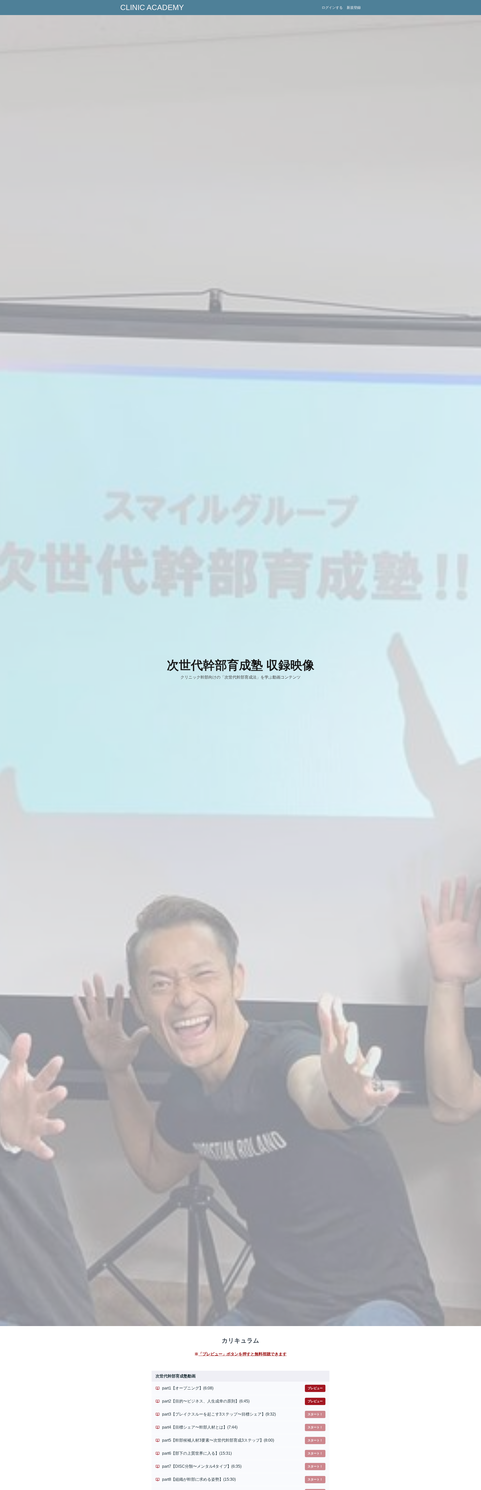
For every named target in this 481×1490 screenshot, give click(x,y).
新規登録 (354, 8)
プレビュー (315, 1388)
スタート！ (315, 1414)
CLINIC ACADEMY (152, 7)
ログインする (332, 8)
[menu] (339, 7)
